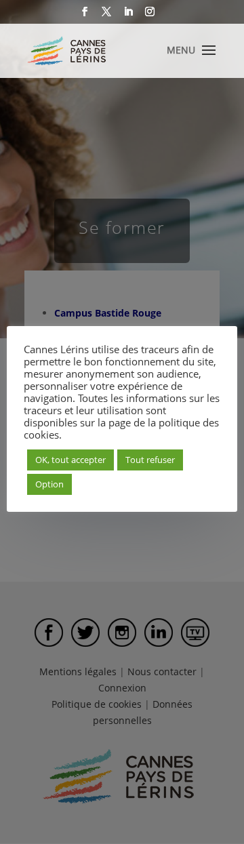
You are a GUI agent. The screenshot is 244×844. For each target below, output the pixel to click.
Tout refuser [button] (150, 460)
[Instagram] (150, 15)
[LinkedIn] (128, 15)
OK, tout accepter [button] (70, 460)
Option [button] (49, 484)
